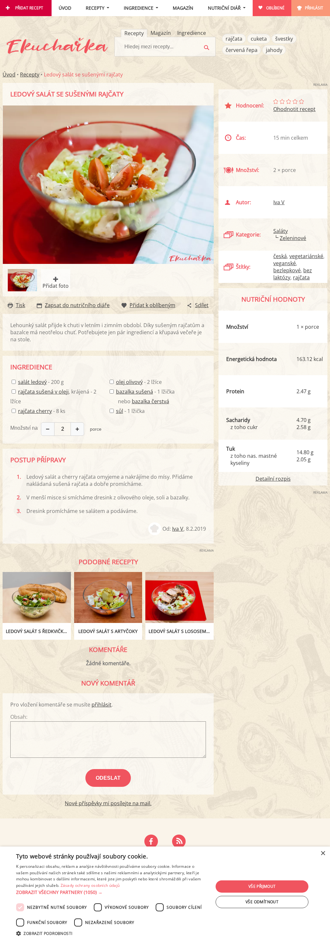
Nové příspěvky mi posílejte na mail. (108, 803)
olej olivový (129, 382)
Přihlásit (314, 8)
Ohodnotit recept (294, 109)
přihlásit (102, 704)
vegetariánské (306, 256)
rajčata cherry (35, 411)
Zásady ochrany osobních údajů (90, 885)
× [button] (322, 853)
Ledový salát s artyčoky (108, 631)
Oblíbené (275, 8)
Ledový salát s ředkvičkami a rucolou (38, 631)
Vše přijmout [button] (262, 886)
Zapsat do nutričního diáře (77, 305)
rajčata (234, 38)
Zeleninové (293, 238)
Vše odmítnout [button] (262, 902)
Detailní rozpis (273, 478)
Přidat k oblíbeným (152, 305)
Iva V (177, 528)
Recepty (95, 8)
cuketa (259, 38)
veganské (284, 263)
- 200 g (41, 382)
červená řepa (241, 50)
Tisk (20, 305)
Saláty (280, 231)
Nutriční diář (224, 8)
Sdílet (202, 305)
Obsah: (18, 716)
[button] (112, 892)
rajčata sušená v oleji (43, 391)
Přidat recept (29, 8)
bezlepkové (287, 270)
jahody (274, 50)
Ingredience (138, 8)
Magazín (183, 8)
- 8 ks (41, 411)
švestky (284, 38)
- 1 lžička (145, 391)
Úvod (65, 8)
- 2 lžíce (139, 382)
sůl (119, 411)
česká (280, 256)
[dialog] (165, 894)
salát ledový (32, 382)
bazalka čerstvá (150, 401)
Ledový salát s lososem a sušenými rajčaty (181, 631)
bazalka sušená (134, 391)
